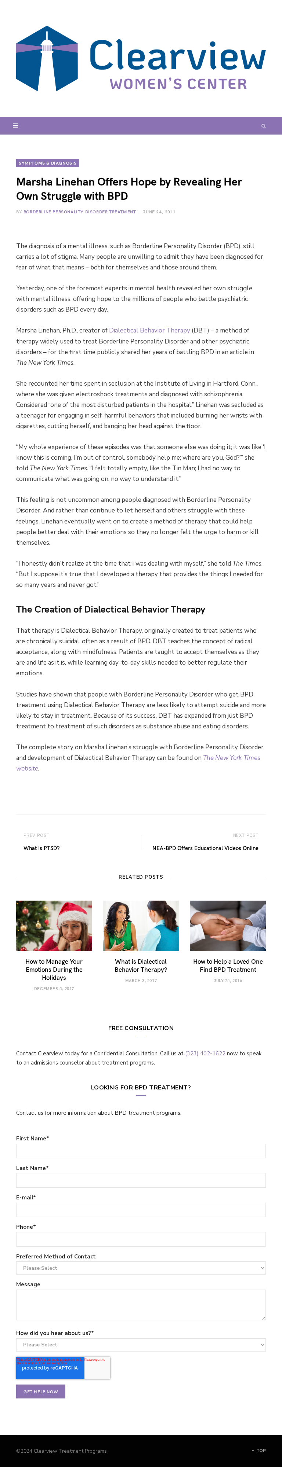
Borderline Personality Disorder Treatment (80, 211)
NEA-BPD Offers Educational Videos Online (205, 848)
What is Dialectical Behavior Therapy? (141, 965)
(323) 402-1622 (205, 1053)
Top (260, 1450)
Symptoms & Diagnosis (48, 163)
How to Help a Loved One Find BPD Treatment (228, 965)
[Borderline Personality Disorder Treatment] (141, 58)
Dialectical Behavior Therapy (149, 330)
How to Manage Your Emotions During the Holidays (54, 969)
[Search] (263, 126)
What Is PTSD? (41, 848)
